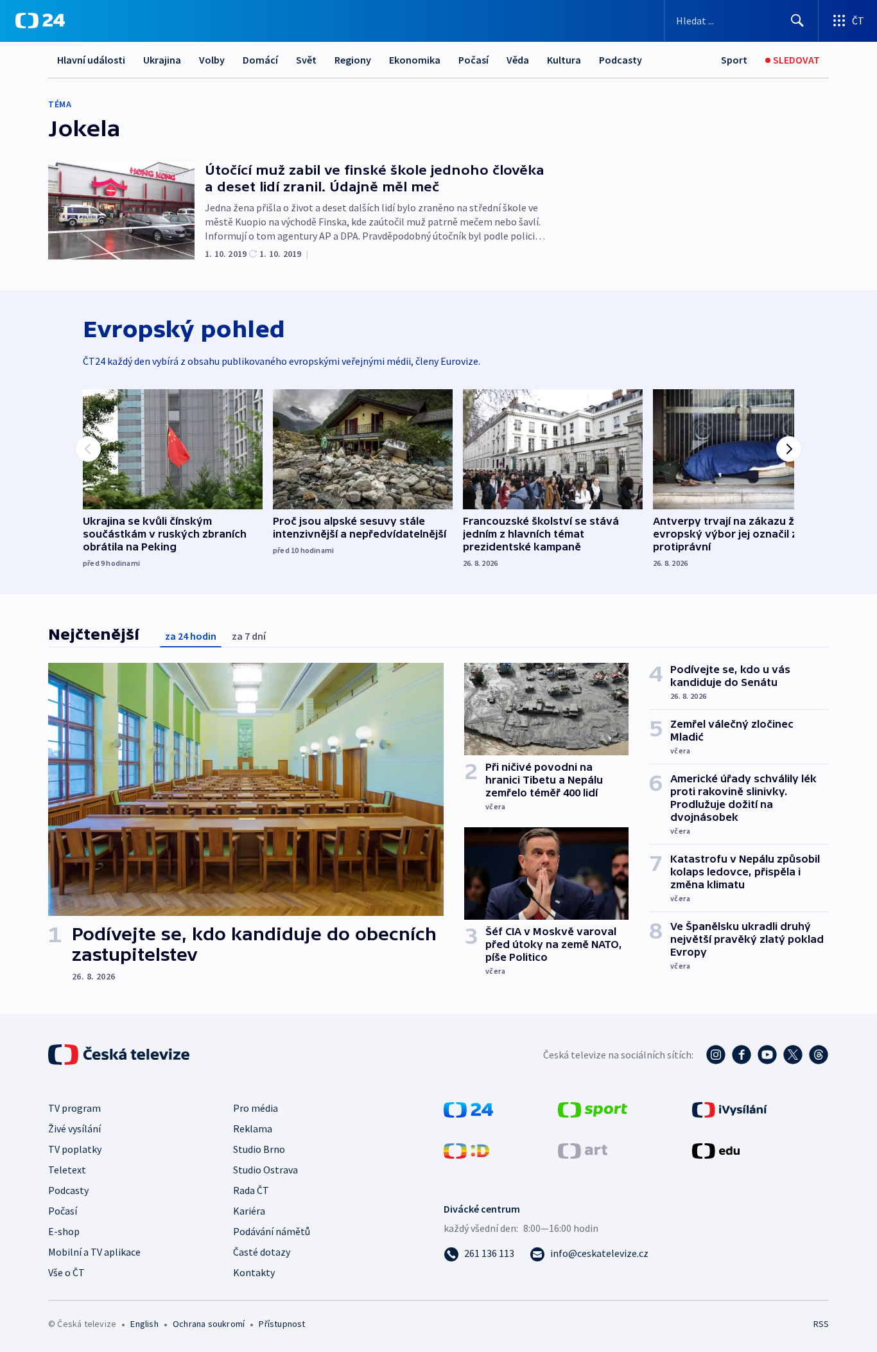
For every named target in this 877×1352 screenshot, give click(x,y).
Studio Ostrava (265, 1169)
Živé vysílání (74, 1128)
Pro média (255, 1108)
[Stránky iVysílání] (729, 1108)
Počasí (473, 59)
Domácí (260, 59)
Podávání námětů (271, 1231)
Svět (306, 59)
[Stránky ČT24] (468, 1108)
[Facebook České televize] (741, 1054)
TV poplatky (74, 1149)
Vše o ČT (66, 1272)
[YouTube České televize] (767, 1054)
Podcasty (620, 59)
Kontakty (254, 1272)
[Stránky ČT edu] (716, 1149)
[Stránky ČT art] (582, 1149)
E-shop (64, 1231)
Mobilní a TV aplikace (94, 1251)
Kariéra (249, 1210)
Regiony (352, 59)
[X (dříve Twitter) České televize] (793, 1054)
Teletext (67, 1169)
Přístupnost (282, 1324)
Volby (212, 59)
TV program (74, 1108)
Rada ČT (251, 1190)
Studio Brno (259, 1149)
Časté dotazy (261, 1251)
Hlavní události (91, 59)
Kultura (564, 59)
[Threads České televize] (818, 1054)
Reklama (252, 1128)
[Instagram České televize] (716, 1054)
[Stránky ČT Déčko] (466, 1149)
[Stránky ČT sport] (592, 1108)
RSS (821, 1324)
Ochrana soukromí (209, 1324)
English (144, 1324)
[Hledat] (797, 20)
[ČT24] (40, 20)
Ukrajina (162, 59)
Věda (518, 59)
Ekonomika (414, 59)
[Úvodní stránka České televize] (120, 1054)
